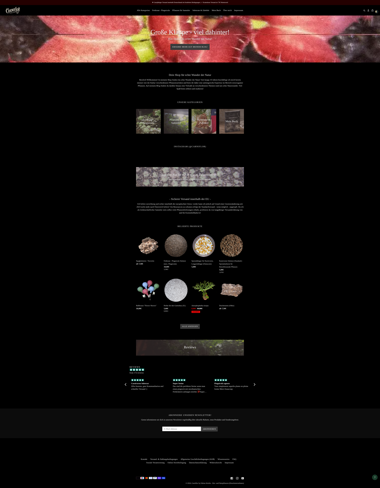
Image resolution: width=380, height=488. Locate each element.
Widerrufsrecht (216, 463)
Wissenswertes (223, 459)
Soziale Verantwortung (155, 463)
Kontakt (144, 459)
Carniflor (195, 483)
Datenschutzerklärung (198, 463)
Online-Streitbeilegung (177, 463)
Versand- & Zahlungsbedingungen (164, 459)
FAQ (234, 459)
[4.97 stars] (191, 369)
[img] (148, 380)
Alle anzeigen (190, 326)
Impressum (229, 463)
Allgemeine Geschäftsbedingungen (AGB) (198, 459)
